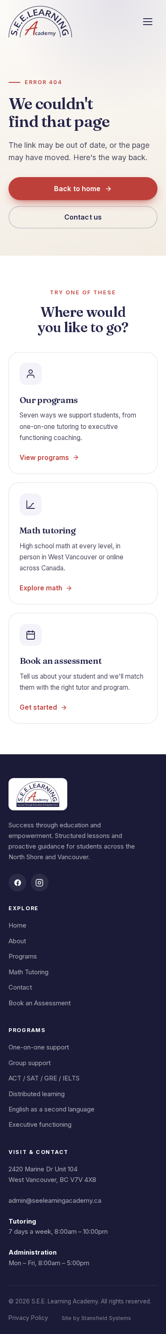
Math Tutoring (29, 972)
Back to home (77, 188)
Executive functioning (40, 1124)
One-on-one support (39, 1047)
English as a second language (51, 1109)
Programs (23, 956)
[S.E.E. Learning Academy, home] (40, 21)
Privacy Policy (28, 1317)
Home (17, 925)
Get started (38, 707)
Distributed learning (37, 1094)
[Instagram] (40, 882)
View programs (44, 458)
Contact (20, 987)
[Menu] (147, 21)
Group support (30, 1063)
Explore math (41, 588)
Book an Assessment (40, 1003)
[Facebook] (17, 882)
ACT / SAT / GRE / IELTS (44, 1078)
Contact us (83, 217)
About (17, 941)
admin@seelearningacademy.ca (55, 1200)
